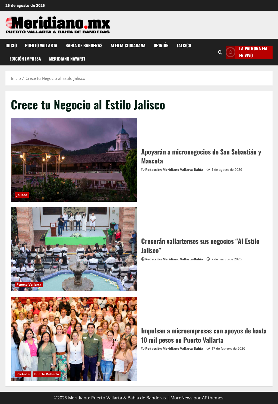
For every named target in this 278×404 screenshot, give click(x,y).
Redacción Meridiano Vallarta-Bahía (174, 169)
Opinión (161, 45)
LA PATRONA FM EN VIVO (253, 52)
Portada (23, 374)
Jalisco (184, 45)
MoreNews (181, 398)
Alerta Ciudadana (128, 45)
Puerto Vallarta (41, 45)
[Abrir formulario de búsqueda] (220, 52)
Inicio (11, 45)
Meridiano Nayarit (67, 58)
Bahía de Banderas (83, 45)
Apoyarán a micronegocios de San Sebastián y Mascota (74, 160)
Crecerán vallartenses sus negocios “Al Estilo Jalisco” (74, 249)
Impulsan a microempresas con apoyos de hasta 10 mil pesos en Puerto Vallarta (74, 339)
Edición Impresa (25, 58)
